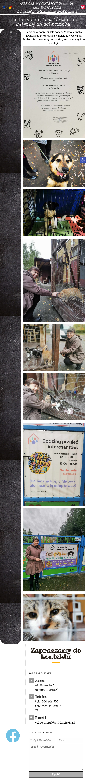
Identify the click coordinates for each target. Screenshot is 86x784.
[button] (83, 160)
